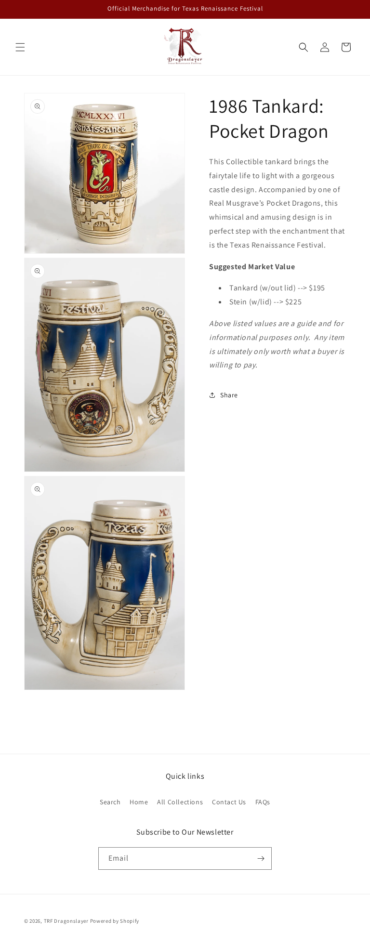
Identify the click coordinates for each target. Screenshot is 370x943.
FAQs (262, 802)
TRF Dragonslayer (66, 920)
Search (110, 802)
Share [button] (229, 395)
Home (139, 802)
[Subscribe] (260, 858)
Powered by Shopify (115, 920)
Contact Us (229, 802)
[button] (20, 47)
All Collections (180, 802)
